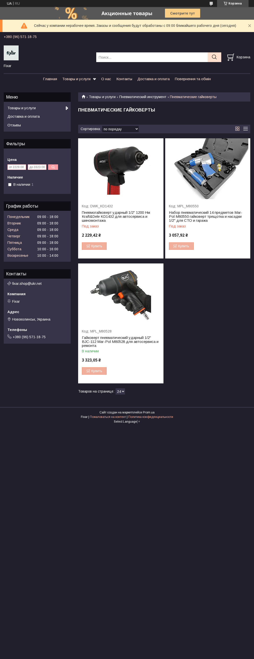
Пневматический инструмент (142, 97)
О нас (106, 79)
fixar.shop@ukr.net (27, 284)
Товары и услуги (76, 79)
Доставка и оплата (153, 79)
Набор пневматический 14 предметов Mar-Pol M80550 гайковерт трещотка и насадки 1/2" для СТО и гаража (205, 216)
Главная (50, 79)
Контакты (124, 79)
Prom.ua (149, 412)
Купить (96, 246)
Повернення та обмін (193, 79)
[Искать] (214, 57)
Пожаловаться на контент (108, 417)
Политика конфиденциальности (150, 417)
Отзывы (14, 125)
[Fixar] (47, 52)
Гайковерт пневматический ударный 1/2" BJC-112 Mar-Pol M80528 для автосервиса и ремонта (120, 342)
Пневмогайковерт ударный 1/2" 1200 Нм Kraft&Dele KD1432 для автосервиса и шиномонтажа (116, 216)
